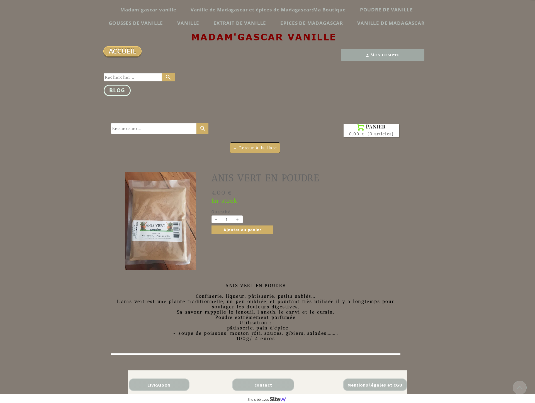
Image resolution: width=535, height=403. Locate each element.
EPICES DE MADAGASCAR (311, 23)
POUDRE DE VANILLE (386, 9)
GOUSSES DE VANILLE (136, 23)
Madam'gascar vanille (148, 9)
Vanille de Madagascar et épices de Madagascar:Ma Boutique (268, 9)
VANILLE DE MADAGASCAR (391, 23)
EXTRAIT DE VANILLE (239, 23)
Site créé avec (258, 400)
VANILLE (188, 23)
